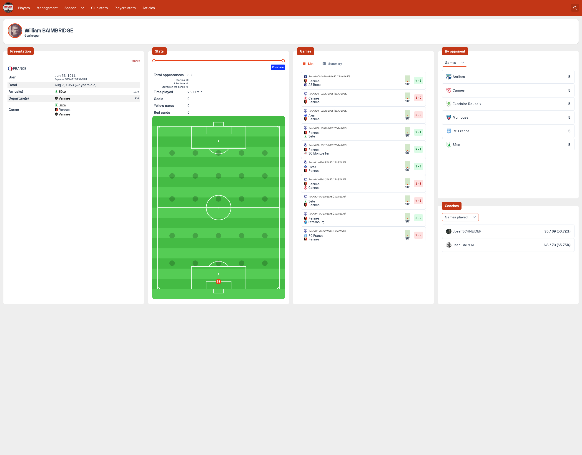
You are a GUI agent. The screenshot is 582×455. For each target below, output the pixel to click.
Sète (62, 92)
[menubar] (86, 8)
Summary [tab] (334, 63)
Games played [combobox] (456, 217)
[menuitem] (24, 8)
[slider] (154, 60)
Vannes (64, 98)
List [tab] (310, 63)
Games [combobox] (450, 63)
